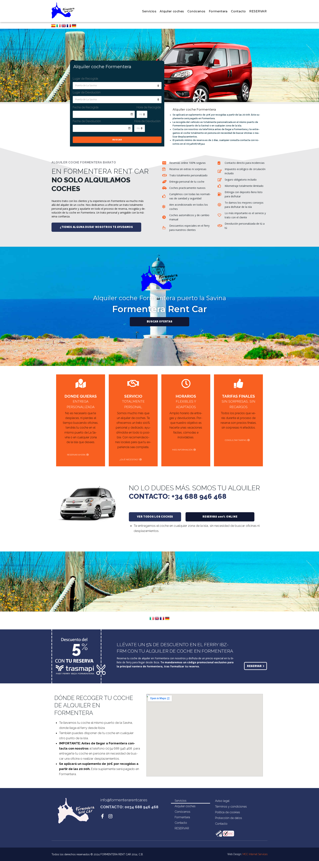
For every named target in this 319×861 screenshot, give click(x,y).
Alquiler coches (185, 806)
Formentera (182, 817)
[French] (69, 27)
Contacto (181, 823)
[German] (74, 27)
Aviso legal (222, 801)
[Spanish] (53, 27)
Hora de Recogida (149, 107)
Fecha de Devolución (87, 121)
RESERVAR (182, 828)
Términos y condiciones (231, 806)
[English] (63, 27)
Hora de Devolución (147, 121)
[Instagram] (110, 816)
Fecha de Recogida (85, 107)
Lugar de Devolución (86, 92)
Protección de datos (228, 818)
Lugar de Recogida (85, 78)
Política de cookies (227, 812)
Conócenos (182, 811)
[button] (96, 227)
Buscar (117, 140)
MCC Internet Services (255, 854)
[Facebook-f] (102, 816)
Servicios (180, 800)
